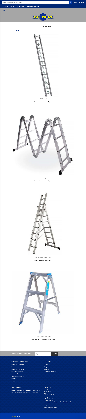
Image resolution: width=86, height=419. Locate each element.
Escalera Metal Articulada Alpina (43, 181)
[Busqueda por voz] (70, 10)
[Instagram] (80, 6)
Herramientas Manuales (18, 367)
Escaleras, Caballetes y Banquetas (43, 99)
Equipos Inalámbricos (17, 371)
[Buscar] (74, 10)
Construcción (15, 374)
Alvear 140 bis (20, 6)
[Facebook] (83, 6)
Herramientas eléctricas (18, 364)
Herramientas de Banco (18, 369)
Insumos (14, 378)
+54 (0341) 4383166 (10, 6)
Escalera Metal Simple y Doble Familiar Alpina (43, 339)
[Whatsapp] (77, 6)
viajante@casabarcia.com (33, 6)
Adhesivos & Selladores (18, 376)
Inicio (75, 2)
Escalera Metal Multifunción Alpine (43, 260)
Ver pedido (81, 2)
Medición (14, 381)
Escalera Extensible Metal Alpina (43, 102)
